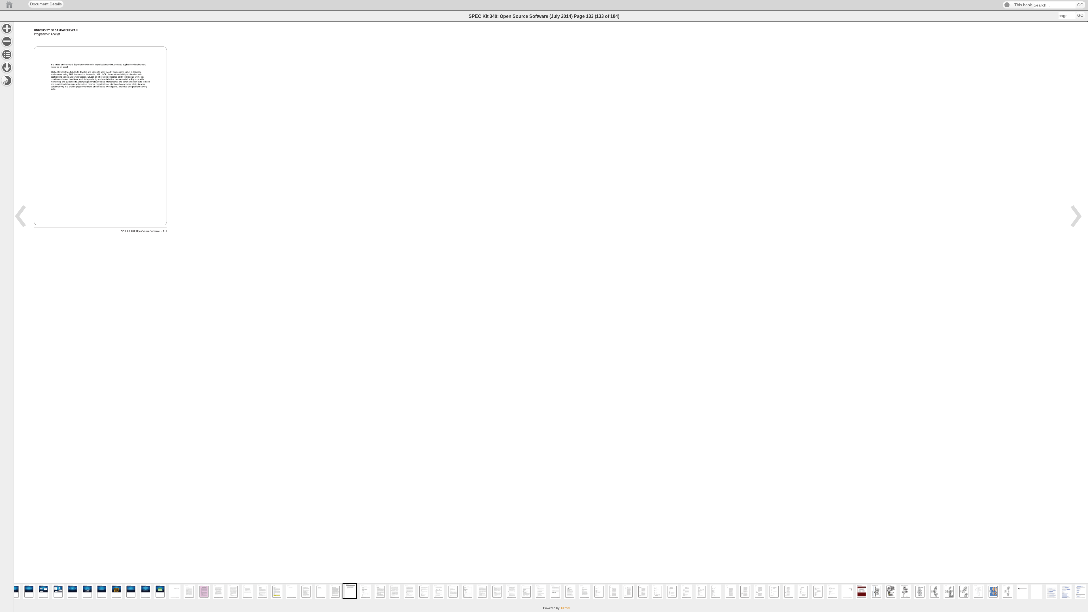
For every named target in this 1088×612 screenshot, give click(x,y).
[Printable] (6, 80)
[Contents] (6, 54)
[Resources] (6, 67)
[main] (551, 316)
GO (1080, 4)
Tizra (565, 608)
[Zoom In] (6, 28)
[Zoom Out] (6, 41)
